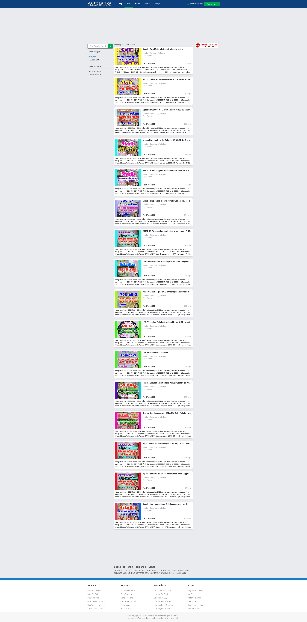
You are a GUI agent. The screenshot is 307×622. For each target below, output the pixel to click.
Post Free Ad (211, 4)
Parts (137, 4)
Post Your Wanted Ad (163, 590)
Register (199, 4)
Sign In (192, 4)
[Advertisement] (153, 25)
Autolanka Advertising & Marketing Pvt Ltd (164, 618)
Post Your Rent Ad (128, 590)
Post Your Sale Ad (95, 590)
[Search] (110, 46)
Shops (157, 4)
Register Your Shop (195, 590)
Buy (120, 4)
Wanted (148, 4)
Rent (128, 4)
